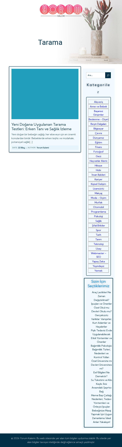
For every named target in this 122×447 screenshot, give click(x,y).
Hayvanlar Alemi (98, 160)
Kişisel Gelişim (98, 183)
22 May (21, 147)
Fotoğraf (99, 151)
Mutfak (99, 202)
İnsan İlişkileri (98, 174)
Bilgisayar (99, 128)
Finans (98, 147)
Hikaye (98, 165)
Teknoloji (99, 243)
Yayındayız (98, 266)
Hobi (98, 170)
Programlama (98, 211)
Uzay (98, 248)
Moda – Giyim (98, 197)
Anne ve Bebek (98, 106)
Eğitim (98, 142)
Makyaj (98, 193)
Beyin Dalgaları (98, 123)
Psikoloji (98, 216)
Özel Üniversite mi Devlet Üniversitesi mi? (101, 364)
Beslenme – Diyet (98, 119)
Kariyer (98, 179)
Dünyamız (98, 137)
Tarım (98, 239)
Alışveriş (98, 101)
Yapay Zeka (98, 261)
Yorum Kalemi (43, 147)
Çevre (98, 133)
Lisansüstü (98, 188)
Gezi (98, 156)
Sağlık (98, 220)
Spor (98, 230)
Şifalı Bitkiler (98, 225)
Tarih (98, 234)
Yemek (98, 270)
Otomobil (98, 207)
